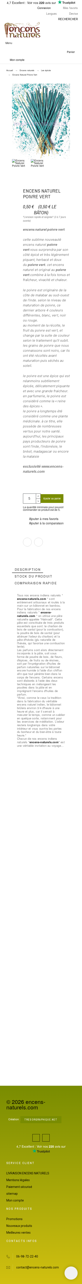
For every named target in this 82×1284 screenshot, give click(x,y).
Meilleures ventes (18, 1232)
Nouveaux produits (19, 1226)
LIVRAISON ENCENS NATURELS (27, 1173)
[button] (40, 43)
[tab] (27, 569)
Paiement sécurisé (19, 1187)
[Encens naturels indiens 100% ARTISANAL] (22, 30)
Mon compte (15, 1200)
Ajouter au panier (52, 498)
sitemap (12, 1193)
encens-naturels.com (31, 599)
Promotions (14, 1219)
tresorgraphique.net (41, 1119)
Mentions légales (18, 1180)
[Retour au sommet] (71, 1273)
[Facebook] (36, 1138)
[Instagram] (46, 1138)
